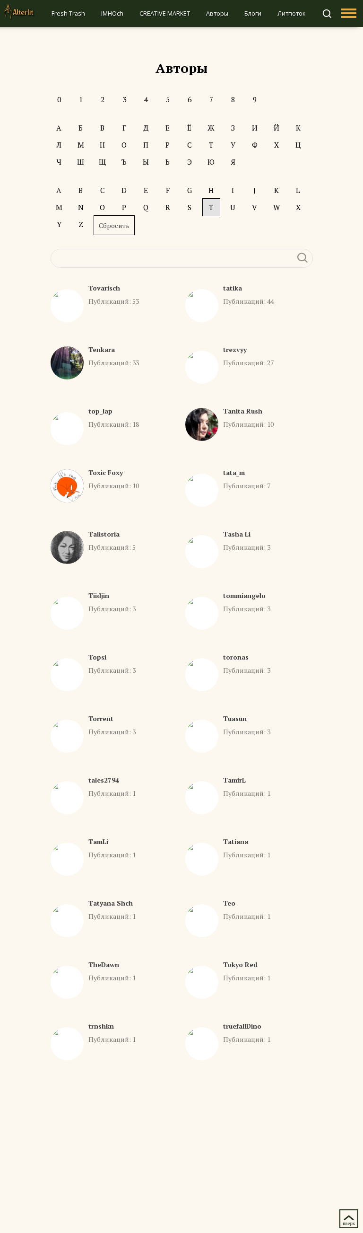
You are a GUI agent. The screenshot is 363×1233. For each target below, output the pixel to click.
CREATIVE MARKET (164, 13)
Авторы (217, 13)
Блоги (252, 13)
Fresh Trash (68, 13)
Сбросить (114, 225)
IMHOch (112, 13)
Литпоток (291, 13)
